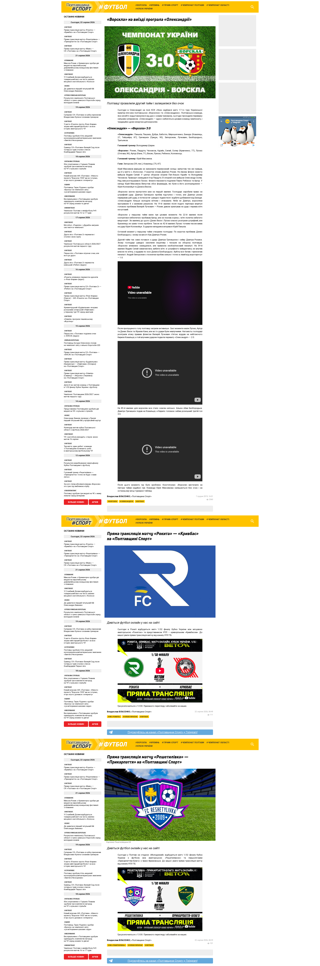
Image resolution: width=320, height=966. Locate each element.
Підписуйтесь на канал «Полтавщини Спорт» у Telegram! (163, 732)
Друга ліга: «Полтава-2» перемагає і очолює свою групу (79, 235)
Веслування (70, 196)
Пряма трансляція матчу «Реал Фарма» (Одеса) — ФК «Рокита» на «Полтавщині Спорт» (81, 298)
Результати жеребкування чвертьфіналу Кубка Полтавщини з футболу (81, 464)
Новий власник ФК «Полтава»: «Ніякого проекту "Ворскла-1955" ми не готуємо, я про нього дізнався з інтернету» (81, 178)
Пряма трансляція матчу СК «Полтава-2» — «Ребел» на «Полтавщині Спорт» (82, 287)
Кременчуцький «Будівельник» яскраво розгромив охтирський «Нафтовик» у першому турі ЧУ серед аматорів (81, 309)
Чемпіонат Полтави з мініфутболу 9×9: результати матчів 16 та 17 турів (80, 212)
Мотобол (69, 74)
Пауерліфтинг (71, 490)
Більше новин (76, 502)
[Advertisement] (237, 30)
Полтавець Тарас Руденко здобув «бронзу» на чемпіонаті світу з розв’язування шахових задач (79, 189)
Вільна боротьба (72, 340)
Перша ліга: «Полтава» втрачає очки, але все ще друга (81, 254)
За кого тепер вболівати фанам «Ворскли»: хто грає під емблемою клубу (82, 485)
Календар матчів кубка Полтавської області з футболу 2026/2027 (79, 428)
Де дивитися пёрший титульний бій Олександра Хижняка (79, 90)
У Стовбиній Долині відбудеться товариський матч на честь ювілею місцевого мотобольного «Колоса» (79, 79)
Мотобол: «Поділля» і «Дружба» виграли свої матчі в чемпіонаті (81, 226)
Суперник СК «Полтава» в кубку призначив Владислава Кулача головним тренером (82, 116)
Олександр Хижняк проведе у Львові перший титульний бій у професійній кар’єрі (82, 419)
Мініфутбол (70, 208)
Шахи (68, 184)
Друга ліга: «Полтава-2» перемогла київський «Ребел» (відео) (79, 264)
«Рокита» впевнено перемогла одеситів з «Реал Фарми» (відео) (81, 278)
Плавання (69, 60)
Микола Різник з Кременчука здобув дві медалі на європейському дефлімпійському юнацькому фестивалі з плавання (81, 66)
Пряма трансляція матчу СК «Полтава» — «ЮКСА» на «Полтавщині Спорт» (82, 353)
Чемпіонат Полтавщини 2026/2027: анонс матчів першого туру (81, 395)
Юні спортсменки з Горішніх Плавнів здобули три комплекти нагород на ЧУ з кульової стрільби (79, 166)
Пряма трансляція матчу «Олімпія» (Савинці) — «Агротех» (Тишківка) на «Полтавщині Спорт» (78, 375)
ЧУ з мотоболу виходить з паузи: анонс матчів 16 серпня (81, 438)
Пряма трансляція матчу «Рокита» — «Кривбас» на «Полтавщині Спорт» (79, 31)
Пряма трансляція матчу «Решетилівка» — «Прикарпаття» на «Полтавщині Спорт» (82, 40)
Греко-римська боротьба (76, 95)
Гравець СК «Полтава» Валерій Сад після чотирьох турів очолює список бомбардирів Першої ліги (81, 149)
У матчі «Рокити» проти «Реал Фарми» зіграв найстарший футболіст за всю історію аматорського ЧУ (80, 126)
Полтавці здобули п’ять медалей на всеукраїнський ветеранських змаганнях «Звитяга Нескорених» (82, 138)
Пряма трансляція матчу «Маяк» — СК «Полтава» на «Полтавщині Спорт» (80, 50)
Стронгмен (70, 133)
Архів (95, 502)
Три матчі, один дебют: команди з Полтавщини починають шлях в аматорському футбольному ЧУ (78, 448)
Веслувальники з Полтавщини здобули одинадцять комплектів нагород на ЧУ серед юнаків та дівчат (81, 201)
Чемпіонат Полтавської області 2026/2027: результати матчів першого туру (82, 245)
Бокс (67, 86)
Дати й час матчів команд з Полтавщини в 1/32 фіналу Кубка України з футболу (81, 386)
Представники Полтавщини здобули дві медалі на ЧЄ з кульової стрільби (81, 410)
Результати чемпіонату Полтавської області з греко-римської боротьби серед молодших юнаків (82, 100)
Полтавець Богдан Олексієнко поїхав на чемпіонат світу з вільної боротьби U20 (82, 344)
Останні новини (74, 16)
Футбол (115, 6)
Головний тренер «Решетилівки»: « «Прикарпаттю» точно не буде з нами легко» (80, 474)
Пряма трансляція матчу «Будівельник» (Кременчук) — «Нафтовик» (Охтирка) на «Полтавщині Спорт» (81, 364)
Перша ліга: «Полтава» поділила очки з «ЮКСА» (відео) (80, 334)
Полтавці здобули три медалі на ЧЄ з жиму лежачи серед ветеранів (82, 494)
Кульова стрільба (73, 161)
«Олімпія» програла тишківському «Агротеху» (78, 320)
